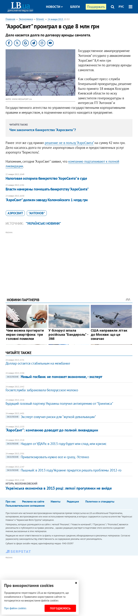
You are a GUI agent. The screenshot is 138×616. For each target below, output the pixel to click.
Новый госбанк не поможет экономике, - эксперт (54, 376)
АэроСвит (15, 213)
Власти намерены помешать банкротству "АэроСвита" (47, 189)
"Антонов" (37, 213)
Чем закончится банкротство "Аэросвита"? (42, 130)
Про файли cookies (15, 608)
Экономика (26, 19)
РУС (121, 7)
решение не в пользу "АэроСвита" (69, 143)
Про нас (11, 501)
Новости (53, 7)
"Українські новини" (43, 223)
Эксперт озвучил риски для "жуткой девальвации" (51, 416)
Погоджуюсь (60, 608)
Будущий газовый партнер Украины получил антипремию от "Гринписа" (59, 403)
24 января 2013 (55, 19)
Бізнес (40, 19)
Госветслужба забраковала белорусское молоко (42, 390)
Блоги (75, 7)
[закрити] (76, 583)
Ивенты (55, 501)
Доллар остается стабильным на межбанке (38, 363)
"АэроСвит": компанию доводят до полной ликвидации (52, 430)
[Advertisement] (69, 260)
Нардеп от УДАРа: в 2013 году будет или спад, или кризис (57, 443)
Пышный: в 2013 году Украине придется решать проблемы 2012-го (64, 470)
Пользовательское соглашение (25, 505)
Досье (72, 20)
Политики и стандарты (99, 501)
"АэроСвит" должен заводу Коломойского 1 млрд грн (47, 199)
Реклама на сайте (33, 501)
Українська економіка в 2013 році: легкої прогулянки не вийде (59, 488)
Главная (10, 19)
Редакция (73, 501)
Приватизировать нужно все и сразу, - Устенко (48, 457)
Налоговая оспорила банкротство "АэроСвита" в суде (46, 178)
